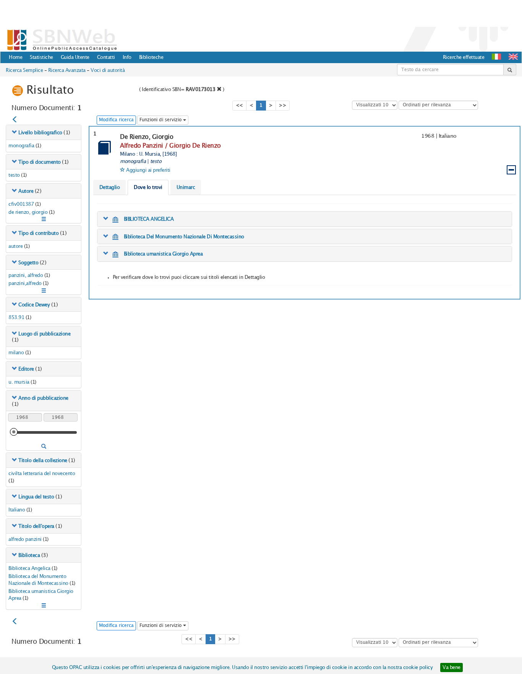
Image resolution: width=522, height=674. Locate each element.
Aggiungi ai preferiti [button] (148, 170)
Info (127, 57)
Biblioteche (151, 57)
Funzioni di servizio (161, 120)
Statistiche (41, 57)
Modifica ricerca (116, 120)
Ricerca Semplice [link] (24, 70)
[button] (513, 57)
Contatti (106, 57)
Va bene (451, 667)
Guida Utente (75, 57)
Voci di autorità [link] (108, 70)
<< (239, 105)
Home (15, 57)
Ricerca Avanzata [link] (67, 70)
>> (282, 105)
